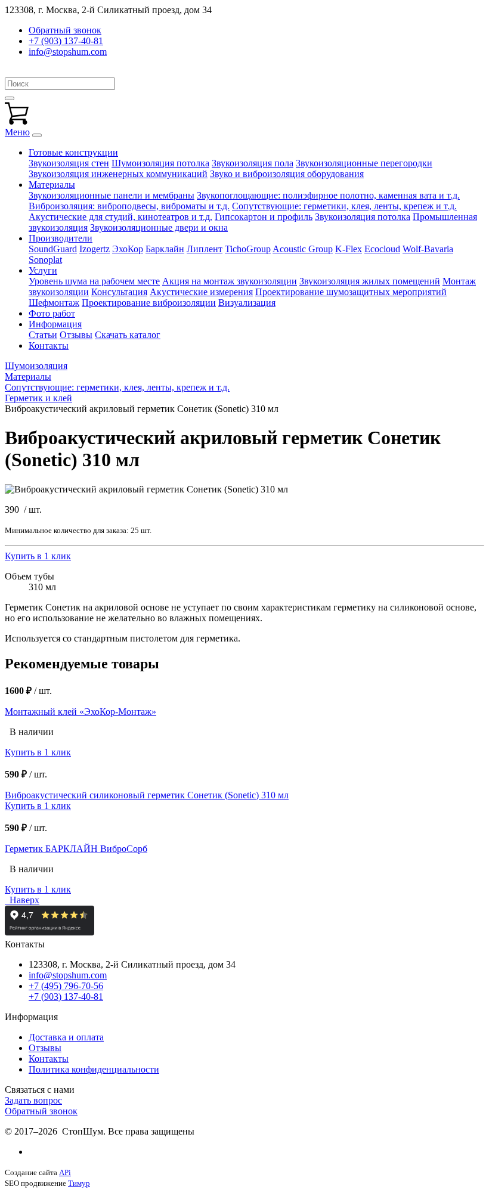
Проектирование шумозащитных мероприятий (351, 292)
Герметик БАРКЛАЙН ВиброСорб (76, 849)
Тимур (79, 1183)
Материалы (52, 184)
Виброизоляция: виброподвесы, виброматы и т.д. (129, 206)
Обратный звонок (41, 1111)
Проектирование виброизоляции (149, 303)
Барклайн (165, 249)
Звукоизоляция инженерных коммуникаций (118, 174)
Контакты (49, 345)
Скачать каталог (127, 335)
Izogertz (94, 249)
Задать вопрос (33, 1100)
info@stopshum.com (68, 52)
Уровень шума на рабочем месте (94, 281)
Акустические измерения (201, 292)
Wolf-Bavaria (428, 249)
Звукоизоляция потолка (362, 217)
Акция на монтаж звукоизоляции (229, 281)
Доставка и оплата (66, 1037)
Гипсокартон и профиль (263, 217)
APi (65, 1172)
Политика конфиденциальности (94, 1069)
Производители (60, 238)
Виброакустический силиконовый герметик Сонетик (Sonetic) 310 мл (147, 795)
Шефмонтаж (54, 303)
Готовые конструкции (73, 152)
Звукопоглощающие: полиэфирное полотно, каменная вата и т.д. (328, 195)
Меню (17, 132)
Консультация (119, 292)
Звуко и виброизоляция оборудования (287, 174)
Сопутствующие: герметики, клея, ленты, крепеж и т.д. (344, 206)
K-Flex (348, 249)
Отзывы (76, 335)
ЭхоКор (127, 249)
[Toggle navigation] (37, 135)
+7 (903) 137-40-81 (66, 41)
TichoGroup (248, 249)
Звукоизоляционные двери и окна (159, 227)
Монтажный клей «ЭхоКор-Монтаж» (80, 711)
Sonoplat (45, 260)
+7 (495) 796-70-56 (66, 986)
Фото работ (52, 313)
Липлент (204, 249)
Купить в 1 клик (38, 556)
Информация (55, 324)
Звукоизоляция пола (252, 163)
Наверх (22, 900)
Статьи (43, 335)
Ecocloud (382, 249)
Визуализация (247, 303)
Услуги (43, 270)
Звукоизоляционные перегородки (364, 163)
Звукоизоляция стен (69, 163)
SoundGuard (53, 249)
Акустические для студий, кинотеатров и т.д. (120, 217)
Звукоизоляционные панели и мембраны (111, 195)
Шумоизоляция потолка (160, 163)
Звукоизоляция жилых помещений (369, 281)
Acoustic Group (303, 249)
